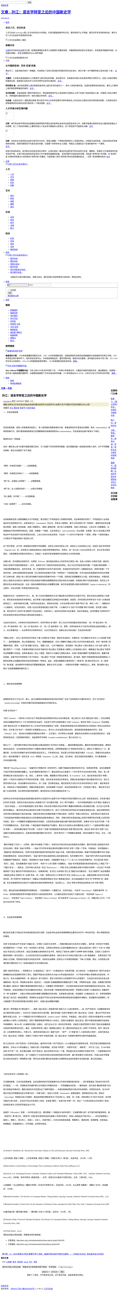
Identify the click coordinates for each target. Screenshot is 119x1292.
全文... (60, 81)
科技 (12, 238)
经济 (12, 223)
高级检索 (4, 5)
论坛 (20, 50)
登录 (7, 282)
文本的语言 (30, 408)
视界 (7, 300)
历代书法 (14, 319)
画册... (75, 361)
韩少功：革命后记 (113, 423)
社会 (12, 217)
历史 (12, 183)
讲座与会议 (15, 264)
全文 (91, 126)
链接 (7, 378)
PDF (30, 1262)
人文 (12, 174)
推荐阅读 (14, 250)
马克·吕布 (14, 327)
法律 (12, 225)
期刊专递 (14, 267)
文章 (7, 161)
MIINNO (14, 1289)
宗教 (12, 185)
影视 (12, 199)
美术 (12, 196)
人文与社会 (48, 1289)
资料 (12, 244)
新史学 (23, 408)
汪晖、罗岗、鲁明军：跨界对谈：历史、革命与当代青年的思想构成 (113, 444)
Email (26, 1262)
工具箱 (9, 1262)
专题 (7, 61)
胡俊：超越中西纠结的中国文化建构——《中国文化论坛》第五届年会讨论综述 (71, 1254)
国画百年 (14, 313)
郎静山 (13, 338)
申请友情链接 (15, 383)
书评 (12, 247)
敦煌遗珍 (14, 310)
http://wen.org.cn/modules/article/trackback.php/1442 (38, 1244)
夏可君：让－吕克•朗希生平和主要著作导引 (20, 1254)
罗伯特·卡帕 (15, 324)
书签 (35, 1262)
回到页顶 (4, 1286)
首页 (7, 22)
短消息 (20, 1262)
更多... (12, 341)
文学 (12, 177)
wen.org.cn (5, 18)
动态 (7, 252)
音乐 (12, 207)
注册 (7, 50)
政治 (12, 220)
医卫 (12, 228)
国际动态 (14, 261)
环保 (12, 241)
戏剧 (12, 201)
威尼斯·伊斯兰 (16, 332)
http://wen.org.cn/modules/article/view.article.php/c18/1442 (40, 1240)
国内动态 (14, 258)
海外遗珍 (14, 316)
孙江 (11, 408)
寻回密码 (11, 296)
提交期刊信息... (16, 272)
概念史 (17, 408)
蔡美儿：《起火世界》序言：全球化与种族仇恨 (114, 407)
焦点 (14, 1262)
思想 (12, 180)
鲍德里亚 (14, 330)
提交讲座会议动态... (18, 270)
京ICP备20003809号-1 (27, 1289)
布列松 (13, 321)
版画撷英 (14, 335)
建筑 (12, 204)
